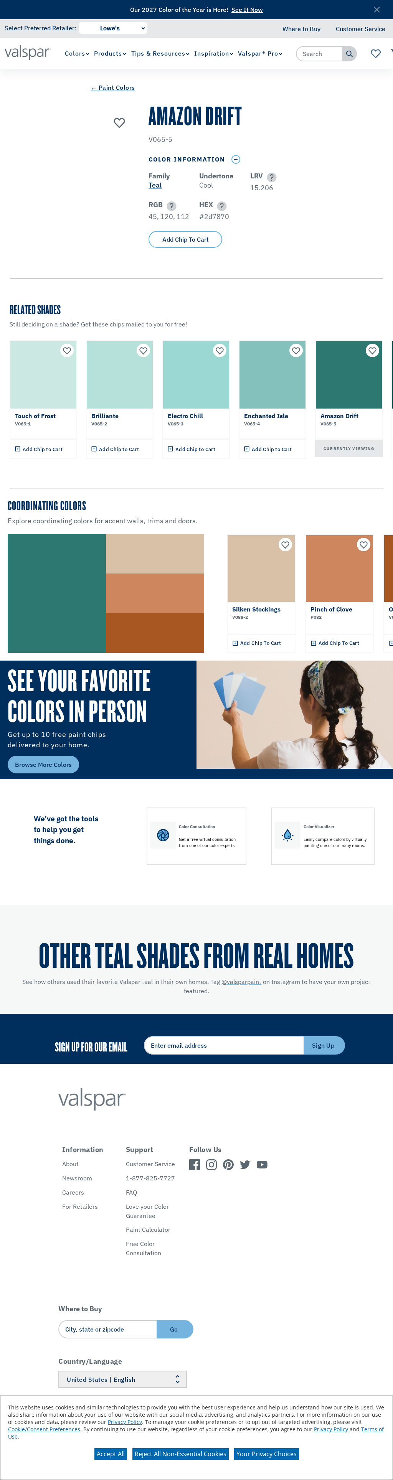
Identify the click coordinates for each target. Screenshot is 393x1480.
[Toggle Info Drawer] (235, 159)
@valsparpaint (241, 982)
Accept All (111, 1454)
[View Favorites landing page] (376, 54)
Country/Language (90, 1361)
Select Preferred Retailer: (40, 28)
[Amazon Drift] (119, 122)
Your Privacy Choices (266, 1454)
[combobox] (319, 53)
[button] (270, 177)
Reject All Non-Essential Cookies (180, 1454)
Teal (155, 185)
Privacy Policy (125, 1422)
